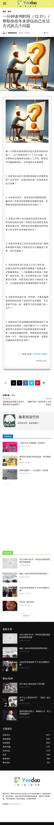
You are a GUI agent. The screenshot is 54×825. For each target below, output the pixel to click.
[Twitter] (31, 383)
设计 (29, 155)
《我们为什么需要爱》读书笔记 (32, 443)
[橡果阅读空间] (4, 33)
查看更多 (26, 615)
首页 (4, 11)
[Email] (13, 383)
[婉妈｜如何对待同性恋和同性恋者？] (10, 577)
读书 (9, 11)
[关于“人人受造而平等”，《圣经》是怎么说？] (10, 701)
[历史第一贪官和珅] (10, 606)
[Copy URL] (19, 383)
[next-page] (8, 483)
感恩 (37, 325)
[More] (44, 383)
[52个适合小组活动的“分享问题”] (10, 688)
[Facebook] (25, 383)
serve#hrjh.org (15, 804)
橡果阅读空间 (12, 33)
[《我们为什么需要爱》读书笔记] (10, 447)
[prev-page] (4, 483)
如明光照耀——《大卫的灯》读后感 (33, 470)
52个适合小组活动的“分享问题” (32, 684)
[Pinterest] (37, 383)
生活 (32, 158)
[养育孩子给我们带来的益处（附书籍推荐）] (10, 460)
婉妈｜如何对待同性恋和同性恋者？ (34, 574)
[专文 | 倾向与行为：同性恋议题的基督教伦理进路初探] (10, 563)
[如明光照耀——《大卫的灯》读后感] (10, 474)
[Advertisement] (27, 517)
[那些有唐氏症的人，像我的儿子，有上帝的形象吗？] (10, 715)
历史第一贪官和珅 (26, 602)
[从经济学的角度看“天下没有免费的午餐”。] (10, 592)
